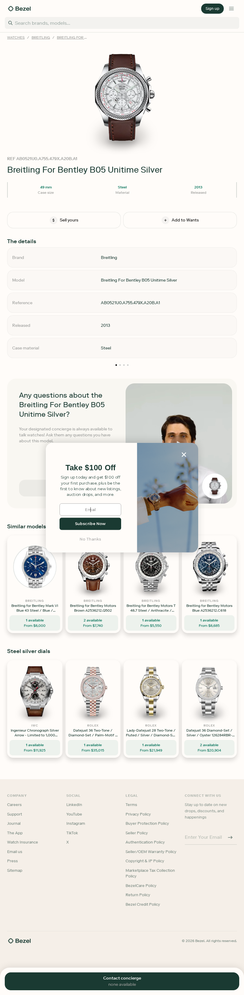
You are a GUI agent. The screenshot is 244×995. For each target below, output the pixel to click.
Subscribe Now (90, 523)
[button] (90, 468)
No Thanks (90, 538)
